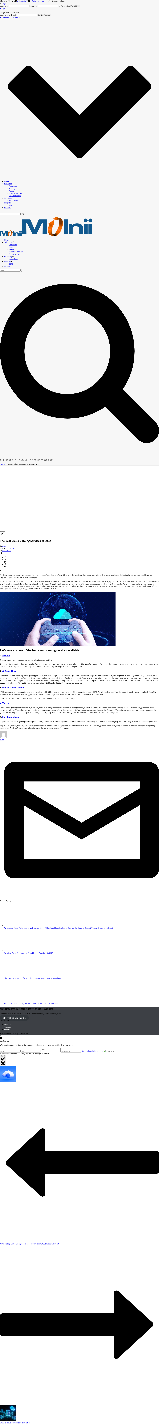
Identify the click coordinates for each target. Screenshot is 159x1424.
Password (33, 6)
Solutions (8, 184)
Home (6, 181)
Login (4, 3)
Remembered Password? (10, 17)
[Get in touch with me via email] (81, 897)
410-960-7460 (22, 1)
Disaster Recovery (16, 193)
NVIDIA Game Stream (13, 687)
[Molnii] (46, 236)
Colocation (13, 186)
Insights (7, 203)
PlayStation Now (10, 717)
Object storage (15, 195)
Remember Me (66, 6)
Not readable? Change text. (92, 1051)
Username (4, 6)
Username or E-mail (8, 15)
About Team (13, 200)
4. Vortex (4, 703)
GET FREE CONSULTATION (14, 1018)
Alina (4, 546)
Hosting (12, 188)
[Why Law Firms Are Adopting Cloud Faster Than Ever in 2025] (18, 951)
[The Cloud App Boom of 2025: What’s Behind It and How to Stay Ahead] (18, 976)
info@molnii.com (37, 1)
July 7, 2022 (11, 548)
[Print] (1, 571)
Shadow (6, 655)
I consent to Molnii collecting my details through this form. (26, 1053)
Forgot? (3, 8)
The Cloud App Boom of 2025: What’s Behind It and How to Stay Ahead (32, 978)
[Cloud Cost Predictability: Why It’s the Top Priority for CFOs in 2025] (18, 1001)
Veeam (11, 191)
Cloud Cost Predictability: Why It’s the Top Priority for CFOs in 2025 (31, 1003)
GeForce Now (9, 671)
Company (8, 198)
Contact (7, 207)
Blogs (11, 205)
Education (6, 551)
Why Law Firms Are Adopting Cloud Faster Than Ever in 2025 (28, 953)
